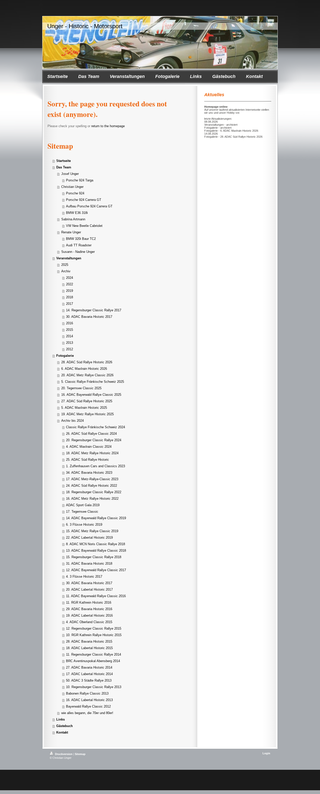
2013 (69, 343)
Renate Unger (71, 232)
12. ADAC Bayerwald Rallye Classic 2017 (96, 570)
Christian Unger (72, 187)
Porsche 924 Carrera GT (83, 200)
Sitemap (80, 754)
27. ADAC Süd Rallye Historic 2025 (86, 401)
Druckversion (63, 754)
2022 (69, 284)
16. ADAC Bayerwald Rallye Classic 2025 (91, 395)
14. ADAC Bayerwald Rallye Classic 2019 (96, 518)
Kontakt (62, 732)
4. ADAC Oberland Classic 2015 (89, 622)
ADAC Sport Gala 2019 (83, 505)
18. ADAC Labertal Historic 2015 (89, 648)
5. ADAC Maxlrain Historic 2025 (84, 407)
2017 (69, 304)
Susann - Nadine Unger (78, 252)
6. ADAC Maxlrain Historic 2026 (84, 369)
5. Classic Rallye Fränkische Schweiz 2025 (92, 382)
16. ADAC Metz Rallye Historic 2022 (92, 498)
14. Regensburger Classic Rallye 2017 (93, 310)
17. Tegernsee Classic (82, 511)
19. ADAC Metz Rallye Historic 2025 (87, 414)
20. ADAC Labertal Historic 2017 (89, 589)
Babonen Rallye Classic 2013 (87, 693)
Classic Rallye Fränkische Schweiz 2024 (95, 427)
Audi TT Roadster (79, 245)
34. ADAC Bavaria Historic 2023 (89, 472)
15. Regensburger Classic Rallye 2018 (93, 557)
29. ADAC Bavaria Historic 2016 (89, 609)
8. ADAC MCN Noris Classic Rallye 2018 (95, 544)
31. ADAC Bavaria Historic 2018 (89, 563)
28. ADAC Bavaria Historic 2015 (89, 641)
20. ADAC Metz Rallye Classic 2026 (87, 375)
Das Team (63, 167)
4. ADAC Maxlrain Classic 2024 (89, 446)
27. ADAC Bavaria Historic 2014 (89, 667)
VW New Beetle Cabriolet (84, 226)
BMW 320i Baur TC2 (81, 239)
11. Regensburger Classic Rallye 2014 (93, 654)
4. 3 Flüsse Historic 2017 (84, 576)
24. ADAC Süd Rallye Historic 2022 (91, 485)
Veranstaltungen (68, 258)
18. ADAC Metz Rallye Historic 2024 (92, 453)
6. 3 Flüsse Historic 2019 (84, 524)
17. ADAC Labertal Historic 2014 (89, 674)
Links (60, 719)
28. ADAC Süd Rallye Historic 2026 (86, 362)
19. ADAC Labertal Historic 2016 (89, 615)
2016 (69, 323)
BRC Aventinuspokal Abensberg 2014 (93, 661)
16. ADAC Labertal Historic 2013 (89, 700)
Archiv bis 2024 (72, 420)
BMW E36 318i (77, 213)
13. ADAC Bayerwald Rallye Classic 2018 (96, 550)
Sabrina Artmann (73, 219)
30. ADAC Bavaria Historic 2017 (89, 317)
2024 (69, 278)
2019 (69, 291)
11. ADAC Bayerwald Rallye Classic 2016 (96, 596)
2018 (69, 297)
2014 (69, 336)
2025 (64, 265)
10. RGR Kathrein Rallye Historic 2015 (94, 635)
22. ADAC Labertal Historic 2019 (89, 537)
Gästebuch (64, 726)
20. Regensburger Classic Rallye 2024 (93, 440)
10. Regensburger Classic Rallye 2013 (93, 687)
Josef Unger (70, 174)
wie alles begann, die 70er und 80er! (87, 713)
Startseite (63, 161)
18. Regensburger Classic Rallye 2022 (93, 492)
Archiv (65, 271)
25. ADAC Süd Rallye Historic (87, 459)
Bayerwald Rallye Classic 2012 (88, 706)
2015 (69, 330)
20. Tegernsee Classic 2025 (81, 388)
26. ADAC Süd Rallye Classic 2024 (91, 433)
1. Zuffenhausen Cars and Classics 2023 (95, 466)
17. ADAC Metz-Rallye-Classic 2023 (92, 479)
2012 (69, 349)
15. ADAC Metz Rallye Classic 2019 (92, 531)
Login (266, 753)
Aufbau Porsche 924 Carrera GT (89, 206)
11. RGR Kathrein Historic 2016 (88, 602)
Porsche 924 (75, 193)
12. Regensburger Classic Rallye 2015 (93, 628)
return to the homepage (108, 126)
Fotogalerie (65, 356)
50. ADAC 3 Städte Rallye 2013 (89, 680)
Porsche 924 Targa (79, 180)
